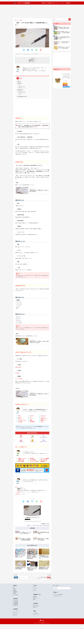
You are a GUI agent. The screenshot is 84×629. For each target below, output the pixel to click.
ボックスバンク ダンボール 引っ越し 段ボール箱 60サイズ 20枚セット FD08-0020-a (66, 76)
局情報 (14, 593)
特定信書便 (17, 372)
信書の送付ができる (21, 91)
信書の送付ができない (22, 92)
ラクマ (34, 589)
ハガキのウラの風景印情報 (58, 594)
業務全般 (14, 590)
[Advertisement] (32, 107)
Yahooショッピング (66, 86)
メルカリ (35, 587)
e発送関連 (32, 458)
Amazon (65, 83)
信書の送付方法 (20, 89)
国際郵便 (35, 596)
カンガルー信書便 (18, 378)
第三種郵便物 (15, 603)
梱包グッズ (35, 607)
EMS (34, 599)
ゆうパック (15, 615)
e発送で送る (32, 437)
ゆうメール (15, 612)
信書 (40, 525)
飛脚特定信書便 (18, 367)
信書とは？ (19, 81)
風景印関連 (43, 461)
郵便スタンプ (43, 420)
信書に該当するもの (21, 86)
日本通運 (43, 525)
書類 (14, 587)
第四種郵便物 (15, 605)
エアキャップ (43, 415)
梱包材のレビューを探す (43, 441)
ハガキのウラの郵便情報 (23, 3)
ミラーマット (43, 417)
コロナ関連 (35, 613)
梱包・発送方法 (36, 605)
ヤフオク (35, 590)
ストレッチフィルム (22, 420)
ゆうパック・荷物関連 (45, 458)
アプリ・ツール (36, 614)
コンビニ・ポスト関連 (34, 461)
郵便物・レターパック (22, 458)
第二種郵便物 (15, 602)
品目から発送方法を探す (43, 437)
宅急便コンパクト (44, 418)
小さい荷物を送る (21, 441)
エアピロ (20, 417)
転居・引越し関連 (44, 459)
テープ (31, 418)
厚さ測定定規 (32, 421)
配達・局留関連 (21, 461)
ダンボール (32, 415)
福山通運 (47, 525)
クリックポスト (16, 611)
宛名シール (20, 418)
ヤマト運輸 (33, 525)
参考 (20, 84)
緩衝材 (31, 420)
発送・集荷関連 (33, 459)
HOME (42, 620)
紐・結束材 (20, 421)
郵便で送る (21, 437)
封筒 (19, 415)
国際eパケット (35, 598)
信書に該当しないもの (22, 87)
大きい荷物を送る (32, 441)
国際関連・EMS (21, 459)
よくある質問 (15, 594)
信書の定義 (19, 83)
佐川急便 (37, 525)
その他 (42, 421)
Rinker (66, 80)
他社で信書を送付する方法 (22, 96)
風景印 (14, 589)
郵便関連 (47, 523)
